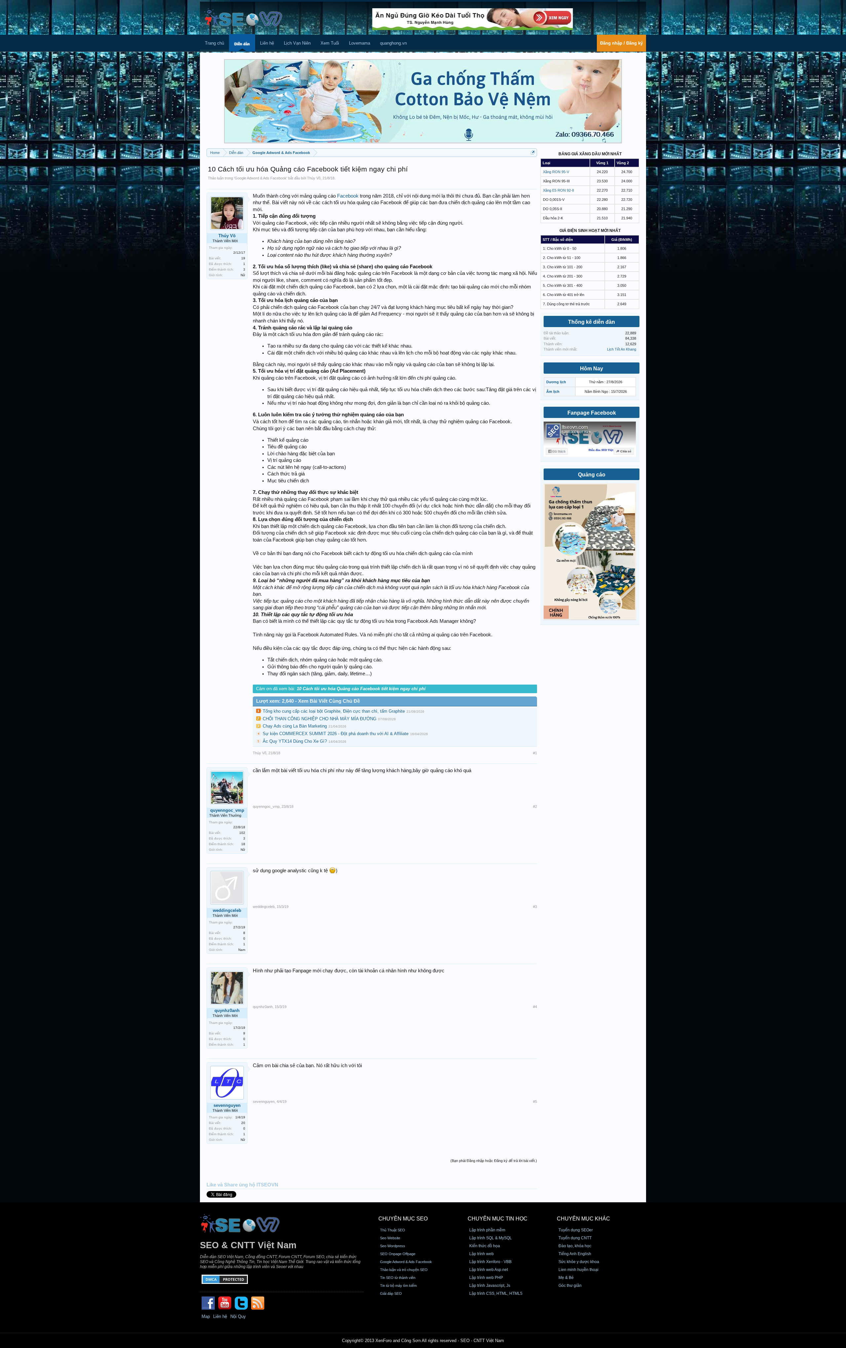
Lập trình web (481, 1254)
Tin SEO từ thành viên (397, 1278)
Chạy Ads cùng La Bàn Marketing (295, 726)
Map (206, 1316)
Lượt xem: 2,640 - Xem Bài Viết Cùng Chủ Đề (308, 701)
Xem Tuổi (330, 43)
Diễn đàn (242, 44)
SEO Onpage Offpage (397, 1254)
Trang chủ (214, 43)
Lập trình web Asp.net (488, 1269)
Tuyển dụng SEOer (575, 1230)
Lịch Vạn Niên (297, 43)
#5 (535, 1102)
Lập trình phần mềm (487, 1230)
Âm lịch (552, 391)
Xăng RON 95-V (556, 172)
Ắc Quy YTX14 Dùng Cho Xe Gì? (295, 741)
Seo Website (390, 1238)
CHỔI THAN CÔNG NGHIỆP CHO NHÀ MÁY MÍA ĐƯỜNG (319, 718)
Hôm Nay (591, 368)
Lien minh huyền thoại (578, 1269)
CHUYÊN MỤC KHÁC (583, 1218)
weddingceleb (227, 910)
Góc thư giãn (570, 1285)
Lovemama (359, 43)
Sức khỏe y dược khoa (578, 1261)
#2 (535, 806)
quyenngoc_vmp (227, 810)
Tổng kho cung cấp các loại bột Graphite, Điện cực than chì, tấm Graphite (334, 711)
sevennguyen (227, 1105)
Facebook (348, 196)
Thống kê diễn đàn (591, 322)
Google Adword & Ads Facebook (261, 178)
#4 (535, 1007)
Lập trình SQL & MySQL (490, 1238)
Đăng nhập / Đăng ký (621, 43)
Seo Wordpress (392, 1246)
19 (243, 258)
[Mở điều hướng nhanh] (533, 152)
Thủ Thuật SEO (392, 1230)
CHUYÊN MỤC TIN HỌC (497, 1218)
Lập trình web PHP (486, 1277)
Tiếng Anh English (574, 1254)
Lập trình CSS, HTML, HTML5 (495, 1293)
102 (242, 833)
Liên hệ (267, 43)
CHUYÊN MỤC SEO (403, 1218)
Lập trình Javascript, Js (489, 1285)
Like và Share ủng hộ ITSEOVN (242, 1184)
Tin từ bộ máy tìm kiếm (398, 1286)
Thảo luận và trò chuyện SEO (404, 1270)
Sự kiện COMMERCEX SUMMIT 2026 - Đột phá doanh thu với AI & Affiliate (335, 733)
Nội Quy (238, 1316)
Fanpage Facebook (591, 413)
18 (243, 844)
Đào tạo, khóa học (574, 1246)
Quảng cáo (591, 474)
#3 (535, 907)
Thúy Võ (314, 178)
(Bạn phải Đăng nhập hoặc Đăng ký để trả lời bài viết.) (493, 1161)
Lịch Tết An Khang (621, 349)
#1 (535, 753)
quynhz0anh (227, 1010)
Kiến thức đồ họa (484, 1246)
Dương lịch (556, 382)
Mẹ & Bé (566, 1277)
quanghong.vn (393, 43)
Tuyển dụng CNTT (575, 1238)
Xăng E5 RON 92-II (558, 190)
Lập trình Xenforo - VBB (490, 1261)
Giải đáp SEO (391, 1293)
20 (243, 1123)
